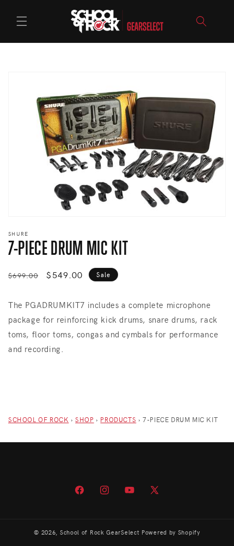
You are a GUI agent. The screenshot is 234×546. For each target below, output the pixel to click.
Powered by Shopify (170, 532)
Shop (84, 419)
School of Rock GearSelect (100, 532)
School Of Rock (38, 419)
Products (118, 419)
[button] (22, 21)
